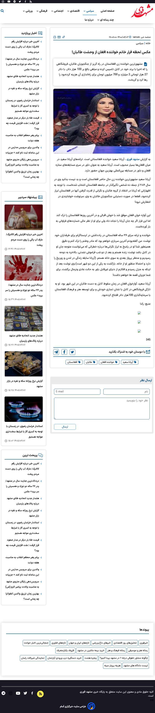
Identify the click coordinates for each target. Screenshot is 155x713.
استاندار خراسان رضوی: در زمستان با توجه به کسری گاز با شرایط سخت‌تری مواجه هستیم (22, 106)
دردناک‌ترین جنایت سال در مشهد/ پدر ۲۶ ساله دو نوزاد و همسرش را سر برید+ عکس (22, 64)
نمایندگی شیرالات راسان (32, 658)
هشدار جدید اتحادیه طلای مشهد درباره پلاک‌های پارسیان (23, 79)
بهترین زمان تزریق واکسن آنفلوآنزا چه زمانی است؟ (22, 174)
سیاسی (90, 11)
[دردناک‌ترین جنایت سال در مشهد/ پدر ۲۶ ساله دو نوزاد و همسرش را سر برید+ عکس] (24, 268)
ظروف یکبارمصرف (65, 650)
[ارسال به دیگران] (59, 37)
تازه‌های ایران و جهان (79, 643)
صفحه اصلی (107, 11)
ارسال (65, 427)
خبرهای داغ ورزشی (101, 643)
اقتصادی (75, 11)
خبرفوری (144, 643)
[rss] (31, 2)
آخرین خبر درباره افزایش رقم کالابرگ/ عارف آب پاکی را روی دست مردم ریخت (22, 47)
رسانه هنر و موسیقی (138, 650)
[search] (2, 11)
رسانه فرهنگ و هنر (116, 650)
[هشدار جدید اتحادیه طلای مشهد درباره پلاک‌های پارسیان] (24, 318)
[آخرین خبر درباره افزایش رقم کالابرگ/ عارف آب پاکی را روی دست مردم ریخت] (24, 217)
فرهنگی (43, 11)
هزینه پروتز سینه (112, 666)
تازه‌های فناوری (58, 643)
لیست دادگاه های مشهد (135, 666)
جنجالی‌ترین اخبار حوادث (36, 643)
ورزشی (29, 11)
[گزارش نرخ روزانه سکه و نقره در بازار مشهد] (24, 364)
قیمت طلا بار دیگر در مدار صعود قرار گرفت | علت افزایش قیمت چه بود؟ (22, 123)
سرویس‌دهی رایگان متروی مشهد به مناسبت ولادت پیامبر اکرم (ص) (22, 162)
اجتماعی (59, 11)
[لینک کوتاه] (63, 37)
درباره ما (89, 20)
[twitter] (72, 352)
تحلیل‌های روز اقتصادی (125, 643)
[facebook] (64, 352)
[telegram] (56, 352)
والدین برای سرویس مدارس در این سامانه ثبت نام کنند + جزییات (22, 150)
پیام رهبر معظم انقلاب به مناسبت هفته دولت (22, 138)
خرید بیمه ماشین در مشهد (90, 650)
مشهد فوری (133, 159)
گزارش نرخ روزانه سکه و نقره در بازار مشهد (23, 91)
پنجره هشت (90, 658)
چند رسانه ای (107, 20)
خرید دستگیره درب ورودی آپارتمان (64, 658)
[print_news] (54, 37)
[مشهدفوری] (141, 11)
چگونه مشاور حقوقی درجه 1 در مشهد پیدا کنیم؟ (124, 658)
